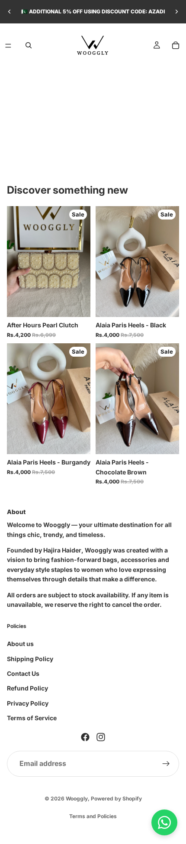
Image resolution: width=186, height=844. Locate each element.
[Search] (28, 45)
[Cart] (175, 45)
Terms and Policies (93, 816)
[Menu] (8, 45)
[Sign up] (166, 764)
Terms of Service (32, 718)
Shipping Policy (30, 658)
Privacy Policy (27, 703)
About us (20, 643)
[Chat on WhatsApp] (164, 822)
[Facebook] (85, 737)
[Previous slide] (9, 11)
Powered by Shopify (116, 798)
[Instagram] (101, 737)
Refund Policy (27, 688)
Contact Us (23, 673)
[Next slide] (176, 11)
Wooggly (77, 798)
